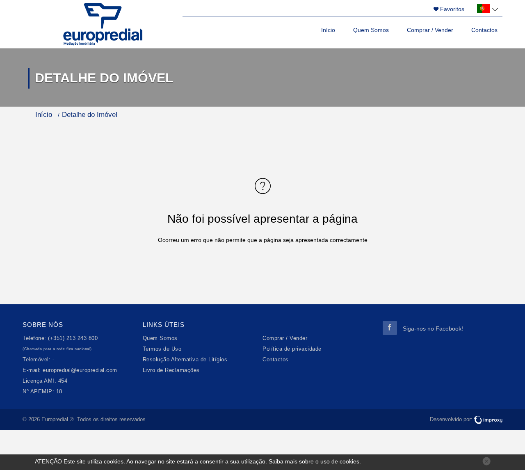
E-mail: (32, 370)
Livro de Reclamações (171, 370)
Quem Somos (371, 30)
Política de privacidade (292, 349)
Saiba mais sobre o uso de (314, 461)
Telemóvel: (36, 360)
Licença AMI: (39, 381)
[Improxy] (488, 419)
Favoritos (451, 9)
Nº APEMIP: (38, 392)
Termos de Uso (162, 349)
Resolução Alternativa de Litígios (185, 360)
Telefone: (34, 338)
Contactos (484, 30)
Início (328, 30)
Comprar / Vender (430, 30)
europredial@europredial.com (80, 370)
